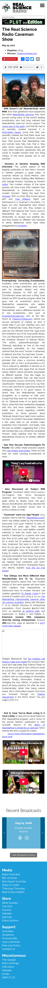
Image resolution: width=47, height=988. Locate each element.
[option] (23, 833)
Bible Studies (10, 902)
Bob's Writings (10, 963)
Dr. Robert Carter (29, 593)
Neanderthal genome (23, 114)
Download (11, 59)
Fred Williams (22, 199)
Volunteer (8, 931)
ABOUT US (8, 977)
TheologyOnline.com (27, 53)
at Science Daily (31, 611)
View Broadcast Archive (23, 855)
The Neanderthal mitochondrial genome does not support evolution (23, 599)
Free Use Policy (11, 945)
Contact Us (8, 948)
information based (11, 132)
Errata (5, 973)
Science (6, 909)
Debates (7, 913)
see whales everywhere (18, 450)
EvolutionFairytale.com (13, 316)
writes (5, 184)
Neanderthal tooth (36, 517)
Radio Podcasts (11, 874)
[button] (42, 5)
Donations (8, 934)
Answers (6, 196)
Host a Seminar (11, 941)
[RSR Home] (16, 8)
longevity (22, 225)
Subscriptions (10, 920)
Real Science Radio (13, 892)
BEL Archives (9, 877)
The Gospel (9, 959)
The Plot (7, 906)
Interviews (8, 966)
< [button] (4, 833)
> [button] (42, 833)
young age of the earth (13, 126)
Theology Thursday (13, 888)
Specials (7, 917)
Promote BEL (10, 938)
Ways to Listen (10, 884)
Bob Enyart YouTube (14, 881)
